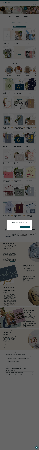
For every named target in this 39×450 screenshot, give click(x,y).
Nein (25, 226)
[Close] (30, 221)
